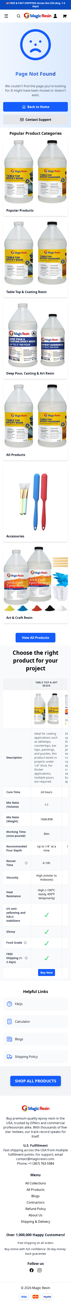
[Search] (18, 16)
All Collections (35, 1183)
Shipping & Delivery (35, 1221)
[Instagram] (39, 1270)
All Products (36, 1189)
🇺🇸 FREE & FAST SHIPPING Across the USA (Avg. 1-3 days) (35, 5)
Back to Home (38, 107)
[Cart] (65, 16)
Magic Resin (41, 1288)
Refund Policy (35, 1209)
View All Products (35, 637)
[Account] (55, 16)
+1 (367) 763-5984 (41, 1163)
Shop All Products (35, 1081)
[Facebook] (31, 1270)
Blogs (35, 1196)
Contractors (36, 1202)
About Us (35, 1215)
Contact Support (38, 119)
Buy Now (46, 972)
